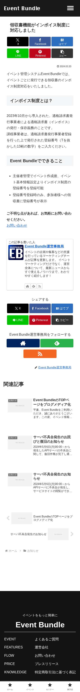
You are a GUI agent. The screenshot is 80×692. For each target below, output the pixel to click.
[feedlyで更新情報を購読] (33, 286)
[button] (62, 53)
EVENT (10, 639)
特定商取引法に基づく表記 (55, 672)
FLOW (9, 655)
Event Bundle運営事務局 (44, 246)
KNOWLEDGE (15, 672)
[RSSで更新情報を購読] (39, 286)
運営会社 (41, 647)
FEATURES (13, 647)
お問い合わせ (17, 225)
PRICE (9, 664)
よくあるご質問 (47, 639)
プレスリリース (47, 664)
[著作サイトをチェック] (27, 286)
